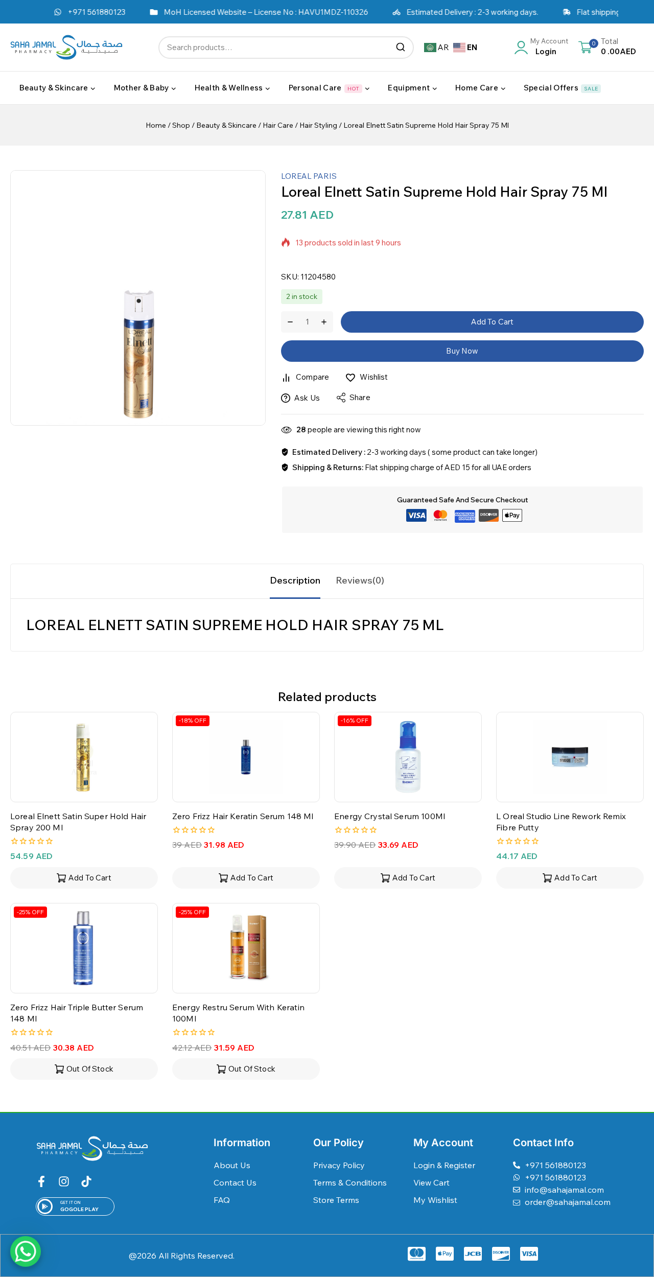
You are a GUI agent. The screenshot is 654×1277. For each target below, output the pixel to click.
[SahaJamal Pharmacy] (66, 47)
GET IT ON (70, 1202)
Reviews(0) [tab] (360, 580)
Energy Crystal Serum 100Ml (389, 816)
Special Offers (561, 87)
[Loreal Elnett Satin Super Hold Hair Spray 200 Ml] (84, 757)
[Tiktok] (86, 1181)
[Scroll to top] (630, 1222)
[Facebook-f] (41, 1181)
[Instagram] (63, 1181)
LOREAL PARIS (309, 176)
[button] (84, 878)
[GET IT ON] (45, 1206)
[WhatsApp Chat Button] (25, 1251)
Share (359, 397)
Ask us (307, 398)
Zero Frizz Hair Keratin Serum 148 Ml (242, 816)
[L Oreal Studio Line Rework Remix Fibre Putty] (570, 757)
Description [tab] (295, 580)
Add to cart (492, 322)
